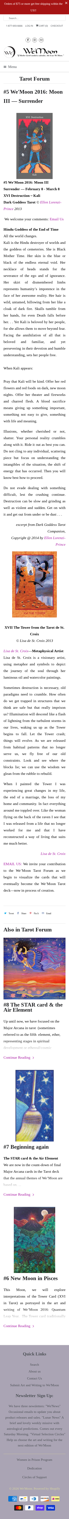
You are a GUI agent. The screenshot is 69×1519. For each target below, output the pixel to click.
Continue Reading (17, 1057)
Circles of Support (34, 1477)
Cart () (43, 25)
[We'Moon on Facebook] (28, 40)
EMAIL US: (12, 864)
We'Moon (26, 1488)
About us (35, 1371)
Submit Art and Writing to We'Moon (34, 1385)
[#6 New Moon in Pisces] (34, 1240)
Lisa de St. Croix (15, 651)
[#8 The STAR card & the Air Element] (34, 968)
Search (34, 1364)
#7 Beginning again (26, 1146)
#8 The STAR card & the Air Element (33, 1007)
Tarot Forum (34, 79)
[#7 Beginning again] (34, 1105)
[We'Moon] (34, 52)
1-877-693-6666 (14, 25)
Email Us (57, 219)
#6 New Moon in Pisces (30, 1278)
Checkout (57, 25)
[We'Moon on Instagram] (34, 40)
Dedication (34, 1468)
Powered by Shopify (47, 1488)
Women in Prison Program (34, 1460)
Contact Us (34, 1378)
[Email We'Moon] (41, 40)
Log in (29, 25)
